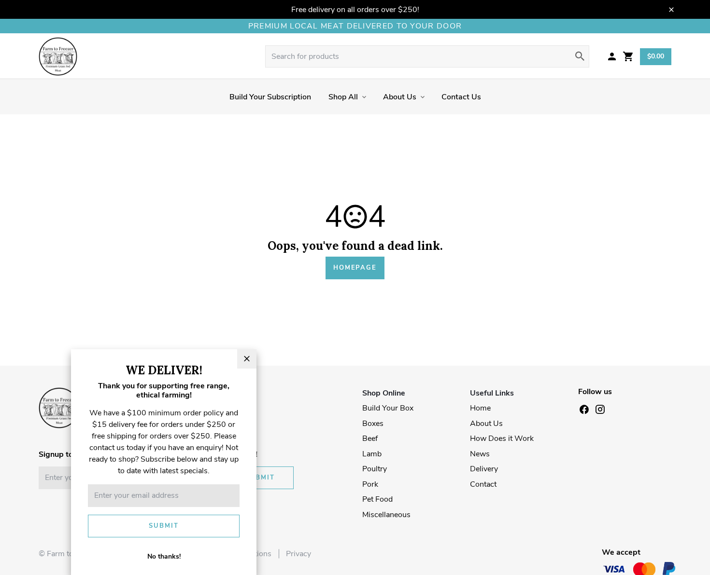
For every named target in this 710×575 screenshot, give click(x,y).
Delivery (484, 469)
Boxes (372, 423)
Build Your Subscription (270, 97)
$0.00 (655, 56)
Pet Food (377, 499)
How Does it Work (502, 438)
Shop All (343, 97)
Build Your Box (387, 408)
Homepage (355, 267)
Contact (483, 484)
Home (480, 408)
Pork (370, 484)
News (480, 454)
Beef (370, 438)
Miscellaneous (386, 514)
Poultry (374, 469)
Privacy (298, 553)
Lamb (372, 454)
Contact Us (461, 97)
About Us (399, 97)
